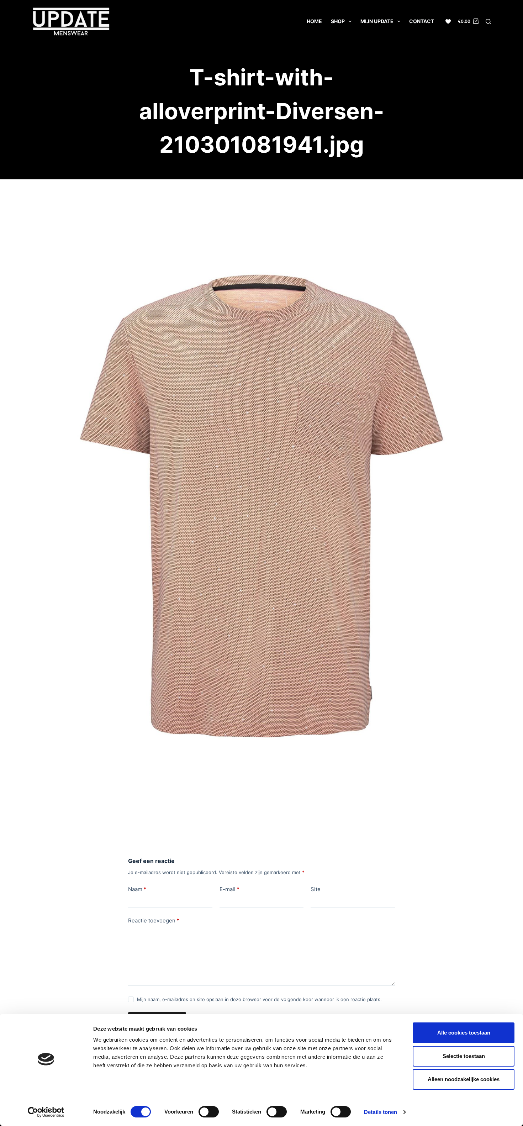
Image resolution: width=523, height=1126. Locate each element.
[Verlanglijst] (448, 21)
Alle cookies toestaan (463, 1033)
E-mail (229, 889)
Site (316, 889)
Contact (421, 21)
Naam (137, 889)
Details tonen (380, 1112)
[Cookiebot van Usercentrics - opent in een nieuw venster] (46, 1112)
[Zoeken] (488, 21)
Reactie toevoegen (153, 920)
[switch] (209, 1111)
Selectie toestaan (464, 1056)
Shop (338, 21)
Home (314, 21)
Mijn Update (376, 21)
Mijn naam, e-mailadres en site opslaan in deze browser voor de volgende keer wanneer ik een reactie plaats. (259, 999)
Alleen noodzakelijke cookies (464, 1079)
